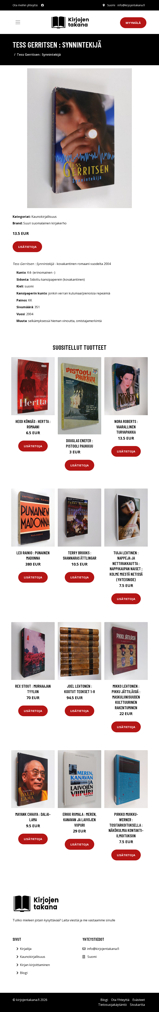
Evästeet (138, 1000)
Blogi (24, 973)
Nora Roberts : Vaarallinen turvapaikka (126, 426)
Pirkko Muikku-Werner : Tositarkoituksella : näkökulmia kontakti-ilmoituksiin (126, 825)
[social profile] (42, 5)
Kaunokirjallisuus (44, 216)
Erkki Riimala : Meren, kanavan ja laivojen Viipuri (79, 819)
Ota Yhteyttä (120, 1000)
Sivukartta (137, 1004)
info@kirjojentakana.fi (131, 5)
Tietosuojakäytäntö (112, 1004)
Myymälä (133, 23)
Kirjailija (25, 949)
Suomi (111, 5)
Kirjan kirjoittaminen (35, 965)
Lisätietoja (27, 247)
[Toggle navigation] (18, 22)
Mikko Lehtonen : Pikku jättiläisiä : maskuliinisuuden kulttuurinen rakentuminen (126, 697)
